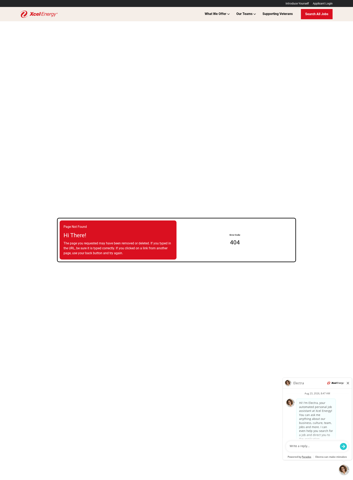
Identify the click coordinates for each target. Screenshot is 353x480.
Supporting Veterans (278, 14)
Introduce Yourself (297, 3)
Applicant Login (323, 3)
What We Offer (216, 14)
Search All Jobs (316, 14)
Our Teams (244, 14)
